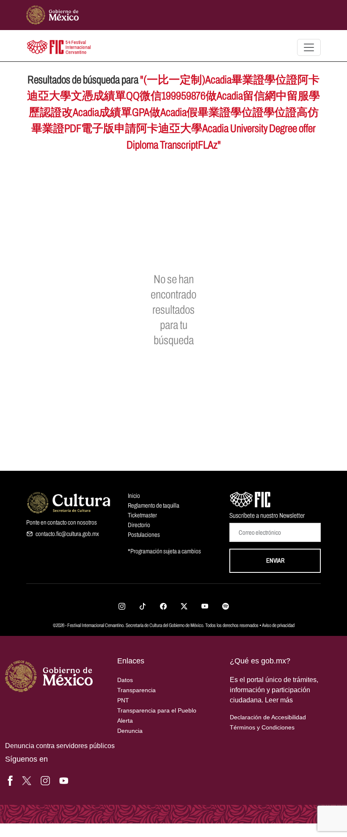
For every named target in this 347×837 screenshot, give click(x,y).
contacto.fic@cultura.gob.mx (67, 533)
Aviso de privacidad (278, 625)
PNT (123, 700)
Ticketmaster (142, 515)
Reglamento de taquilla (153, 505)
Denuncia (130, 730)
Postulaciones (144, 534)
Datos (125, 680)
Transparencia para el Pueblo (156, 710)
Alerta (125, 720)
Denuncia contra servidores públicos (60, 745)
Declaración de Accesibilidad (268, 717)
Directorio (139, 525)
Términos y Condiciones (262, 727)
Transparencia (136, 690)
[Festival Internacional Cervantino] (250, 498)
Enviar (275, 560)
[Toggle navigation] (309, 47)
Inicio (134, 495)
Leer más (279, 700)
